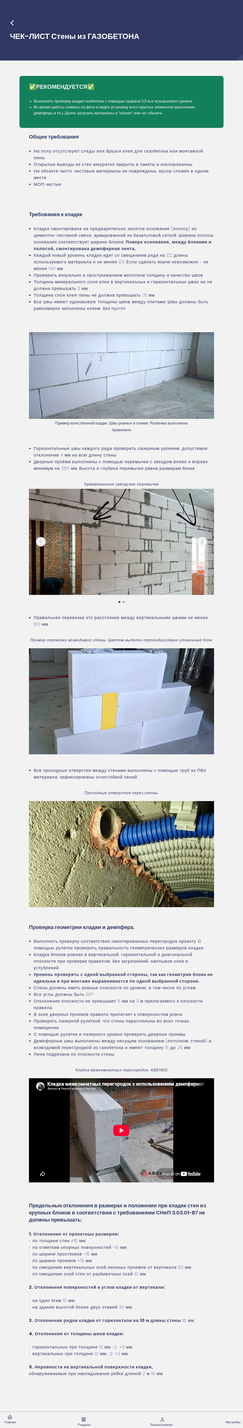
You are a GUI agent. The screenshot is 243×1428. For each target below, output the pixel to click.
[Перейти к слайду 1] (119, 602)
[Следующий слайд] (202, 541)
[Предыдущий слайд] (41, 541)
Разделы (84, 1425)
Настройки (232, 1422)
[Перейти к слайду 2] (124, 602)
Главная (10, 1422)
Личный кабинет (161, 1425)
